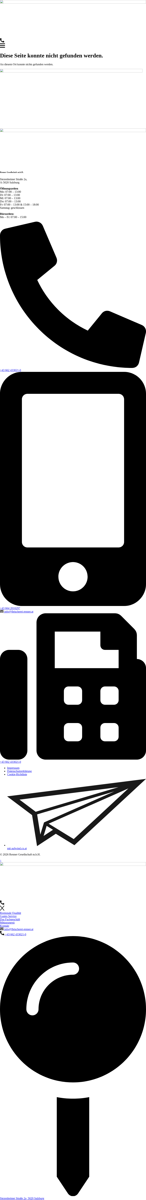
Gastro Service (8, 916)
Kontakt (4, 925)
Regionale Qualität (10, 912)
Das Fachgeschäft (10, 919)
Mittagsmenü (7, 922)
